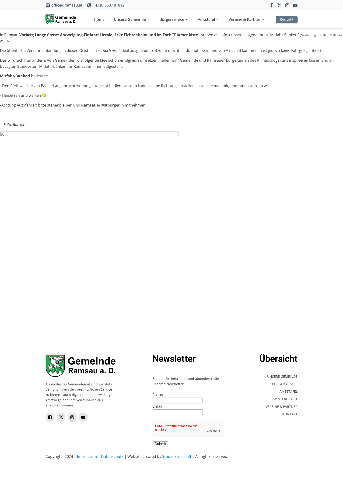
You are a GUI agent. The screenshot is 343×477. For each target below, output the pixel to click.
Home (99, 19)
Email (157, 406)
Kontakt (287, 19)
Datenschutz (112, 456)
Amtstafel (206, 19)
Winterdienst (286, 399)
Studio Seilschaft (176, 456)
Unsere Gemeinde (130, 19)
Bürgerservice (172, 19)
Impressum (87, 456)
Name (158, 394)
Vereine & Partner (244, 19)
